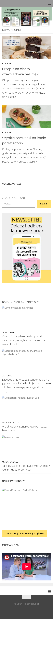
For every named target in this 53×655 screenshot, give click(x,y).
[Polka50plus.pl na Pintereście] (44, 183)
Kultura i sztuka (11, 422)
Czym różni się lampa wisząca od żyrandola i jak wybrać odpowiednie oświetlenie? (23, 340)
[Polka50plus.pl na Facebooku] (35, 183)
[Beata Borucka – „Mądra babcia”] (26, 506)
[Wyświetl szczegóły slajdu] (26, 248)
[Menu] (49, 3)
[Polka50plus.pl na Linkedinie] (49, 183)
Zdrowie (7, 375)
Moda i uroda (10, 462)
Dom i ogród (9, 332)
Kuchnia (7, 63)
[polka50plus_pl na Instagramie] (40, 183)
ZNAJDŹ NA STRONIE (14, 197)
